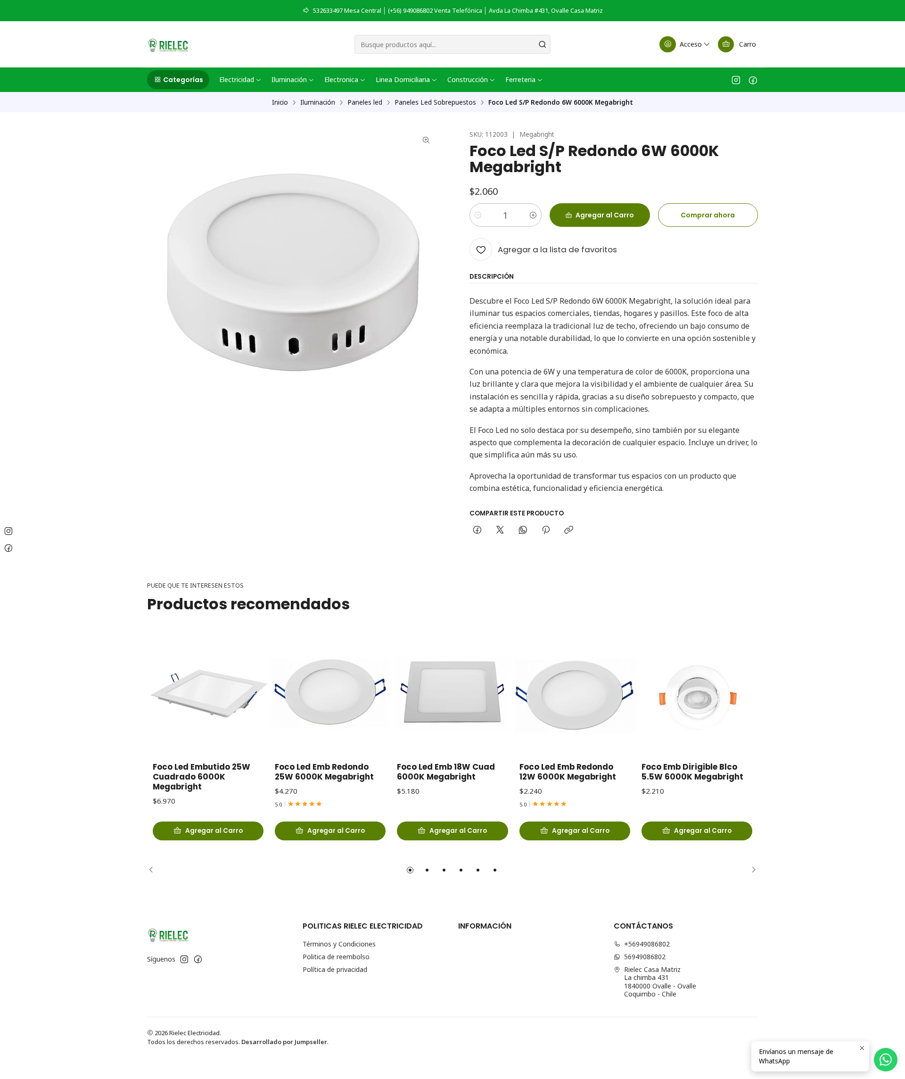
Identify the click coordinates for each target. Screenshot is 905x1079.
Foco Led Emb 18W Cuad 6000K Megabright (446, 772)
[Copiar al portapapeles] (568, 530)
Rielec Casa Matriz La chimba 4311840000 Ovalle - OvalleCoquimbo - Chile (660, 982)
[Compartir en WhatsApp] (523, 530)
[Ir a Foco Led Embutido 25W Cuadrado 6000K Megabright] (208, 693)
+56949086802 (647, 943)
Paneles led (364, 102)
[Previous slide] (154, 870)
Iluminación (317, 102)
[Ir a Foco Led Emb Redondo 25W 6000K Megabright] (330, 693)
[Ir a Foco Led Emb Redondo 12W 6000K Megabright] (575, 693)
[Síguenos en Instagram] (736, 79)
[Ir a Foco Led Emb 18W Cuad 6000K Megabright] (452, 693)
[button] (178, 79)
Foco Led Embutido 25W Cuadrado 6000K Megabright (201, 777)
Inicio (280, 102)
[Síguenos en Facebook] (753, 79)
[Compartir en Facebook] (477, 530)
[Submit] (543, 44)
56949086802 (645, 956)
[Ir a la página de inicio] (168, 44)
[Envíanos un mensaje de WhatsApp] (885, 1059)
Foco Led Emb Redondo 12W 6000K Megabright (567, 772)
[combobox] (452, 44)
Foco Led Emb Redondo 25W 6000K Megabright (324, 772)
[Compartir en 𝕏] (500, 530)
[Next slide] (751, 870)
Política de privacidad (335, 969)
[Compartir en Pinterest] (546, 530)
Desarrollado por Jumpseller (284, 1042)
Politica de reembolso (336, 956)
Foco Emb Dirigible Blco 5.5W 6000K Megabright (692, 772)
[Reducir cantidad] (478, 215)
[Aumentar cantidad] (533, 215)
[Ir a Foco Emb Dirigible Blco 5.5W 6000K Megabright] (697, 693)
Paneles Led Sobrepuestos (435, 102)
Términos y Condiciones (339, 943)
